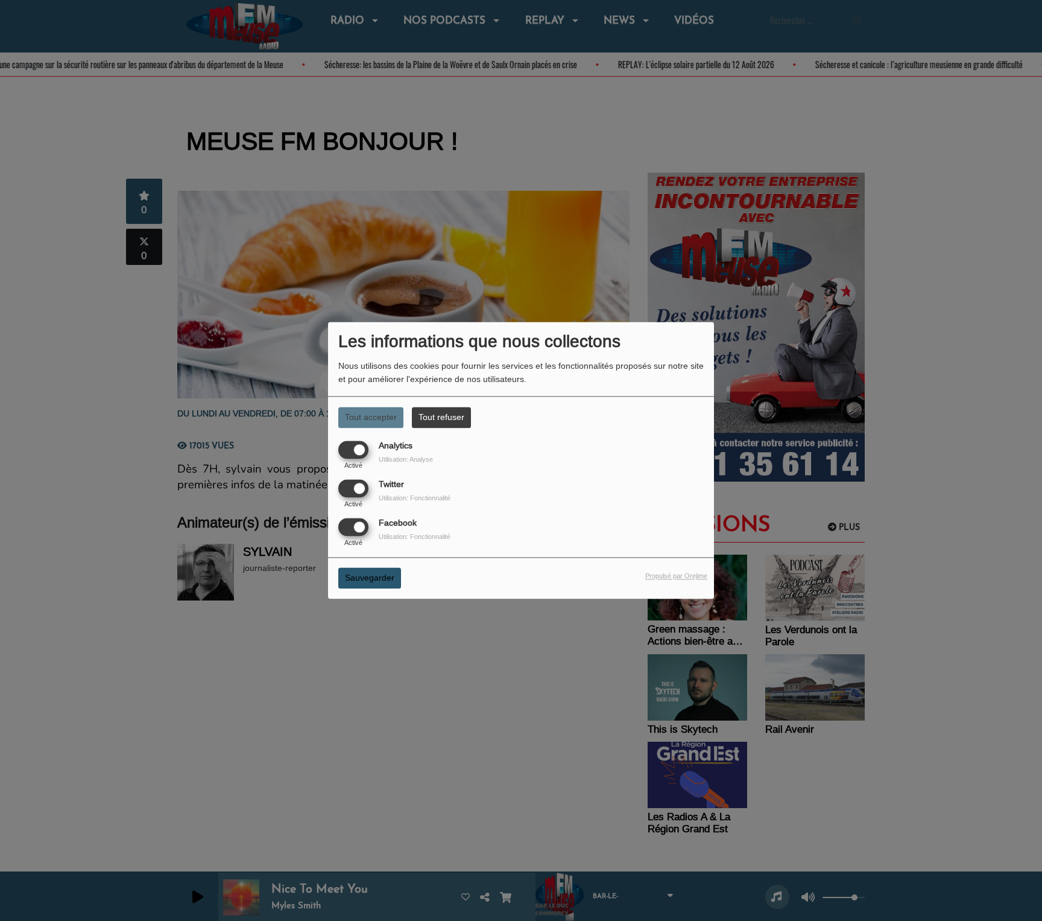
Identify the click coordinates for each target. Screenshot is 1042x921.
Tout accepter (371, 417)
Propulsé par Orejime (676, 576)
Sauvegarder (369, 578)
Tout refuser (441, 417)
